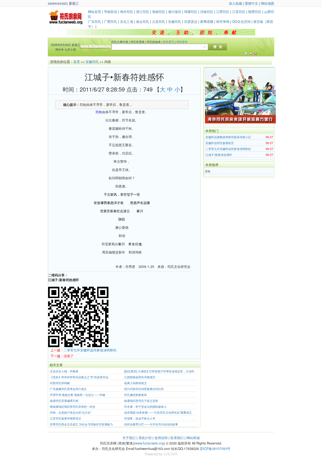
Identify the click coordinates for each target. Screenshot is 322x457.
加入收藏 (235, 3)
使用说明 (161, 437)
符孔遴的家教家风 (135, 395)
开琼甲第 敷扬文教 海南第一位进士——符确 (77, 395)
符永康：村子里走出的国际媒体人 (145, 406)
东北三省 (126, 21)
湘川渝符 (174, 11)
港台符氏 (142, 21)
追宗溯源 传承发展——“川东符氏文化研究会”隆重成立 (158, 412)
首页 (76, 61)
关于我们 (129, 437)
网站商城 (193, 437)
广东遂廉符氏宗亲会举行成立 (68, 389)
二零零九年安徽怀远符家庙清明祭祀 (90, 350)
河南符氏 (206, 11)
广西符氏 (110, 21)
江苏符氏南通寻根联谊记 (65, 418)
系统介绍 (145, 437)
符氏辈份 (182, 42)
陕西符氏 (254, 11)
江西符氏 (222, 11)
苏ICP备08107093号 (215, 448)
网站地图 (267, 3)
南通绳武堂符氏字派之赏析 (141, 401)
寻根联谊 (110, 11)
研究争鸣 (222, 21)
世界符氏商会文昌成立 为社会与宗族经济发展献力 (81, 424)
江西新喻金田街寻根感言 (139, 377)
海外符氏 (126, 11)
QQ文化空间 (241, 21)
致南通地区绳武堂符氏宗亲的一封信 (72, 406)
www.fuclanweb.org (149, 443)
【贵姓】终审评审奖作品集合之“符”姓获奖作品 (79, 377)
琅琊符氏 (190, 11)
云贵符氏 (158, 21)
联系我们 (177, 437)
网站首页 (94, 11)
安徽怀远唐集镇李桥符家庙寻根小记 (228, 137)
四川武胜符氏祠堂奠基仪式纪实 (144, 389)
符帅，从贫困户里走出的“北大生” (70, 412)
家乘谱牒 (206, 21)
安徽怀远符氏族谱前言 (220, 143)
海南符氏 (158, 11)
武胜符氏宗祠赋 (60, 383)
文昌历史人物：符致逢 (64, 371)
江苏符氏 (238, 11)
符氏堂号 (168, 42)
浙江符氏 (142, 11)
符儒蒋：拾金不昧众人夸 (139, 418)
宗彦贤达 (190, 21)
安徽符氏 (174, 21)
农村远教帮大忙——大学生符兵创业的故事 (151, 424)
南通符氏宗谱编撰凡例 (64, 401)
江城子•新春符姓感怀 (219, 155)
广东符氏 (94, 21)
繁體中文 (251, 3)
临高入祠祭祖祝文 (135, 383)
